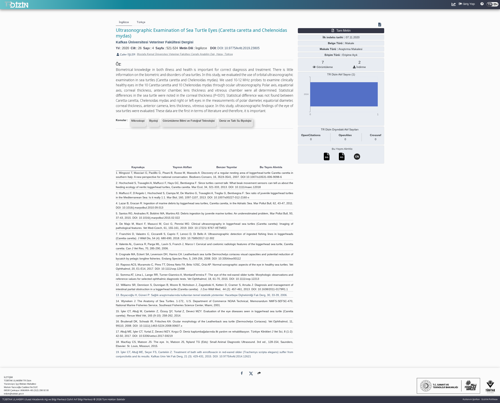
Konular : (122, 120)
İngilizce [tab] (124, 22)
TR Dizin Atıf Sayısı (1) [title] (341, 74)
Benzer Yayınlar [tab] (226, 167)
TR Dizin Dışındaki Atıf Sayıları (340, 129)
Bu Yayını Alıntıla (342, 149)
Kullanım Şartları (471, 399)
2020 (125, 48)
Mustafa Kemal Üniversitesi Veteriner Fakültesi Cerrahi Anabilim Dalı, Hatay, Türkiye (185, 54)
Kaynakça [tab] (138, 167)
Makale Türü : (329, 49)
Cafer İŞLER (127, 54)
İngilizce (201, 48)
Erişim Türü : (333, 54)
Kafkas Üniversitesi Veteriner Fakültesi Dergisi (154, 42)
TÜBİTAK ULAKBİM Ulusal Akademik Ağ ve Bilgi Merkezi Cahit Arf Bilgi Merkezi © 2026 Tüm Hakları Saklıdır (63, 399)
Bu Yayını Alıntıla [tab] (271, 167)
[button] (259, 373)
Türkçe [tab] (141, 22)
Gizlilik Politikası (489, 399)
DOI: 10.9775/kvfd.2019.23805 (238, 48)
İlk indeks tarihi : (334, 37)
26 (140, 48)
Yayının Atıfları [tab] (182, 167)
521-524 (172, 48)
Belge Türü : (336, 43)
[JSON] (380, 25)
